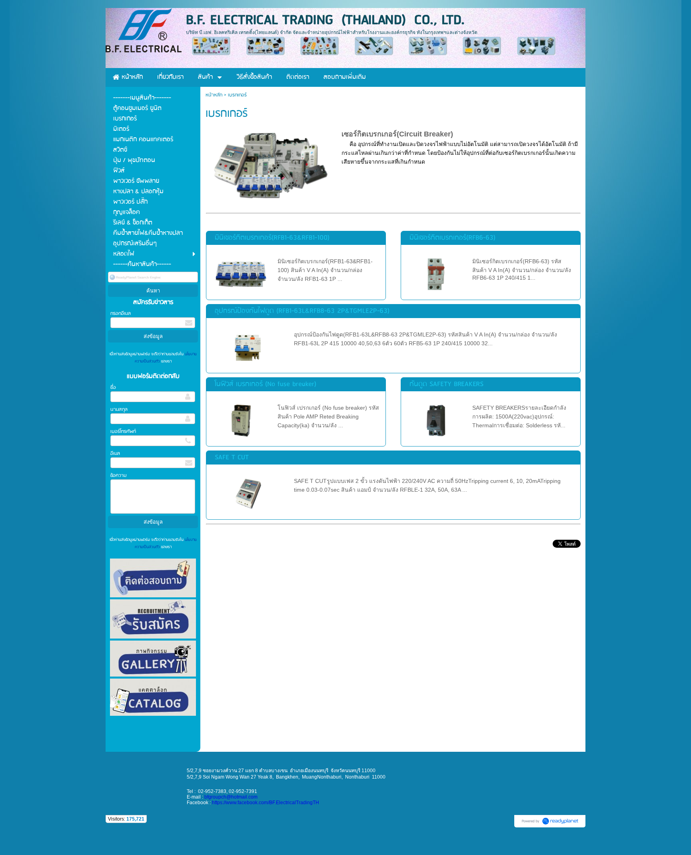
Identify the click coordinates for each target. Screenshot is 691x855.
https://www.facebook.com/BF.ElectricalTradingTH (265, 802)
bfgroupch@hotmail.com (231, 797)
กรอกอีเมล (120, 313)
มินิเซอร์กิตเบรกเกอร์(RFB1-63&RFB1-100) (272, 238)
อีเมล (115, 453)
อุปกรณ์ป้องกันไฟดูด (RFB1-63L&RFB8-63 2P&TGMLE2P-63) (302, 311)
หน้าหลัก (214, 95)
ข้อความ (118, 475)
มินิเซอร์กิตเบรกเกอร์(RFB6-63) (452, 238)
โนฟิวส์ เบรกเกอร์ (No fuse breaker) (265, 384)
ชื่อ (113, 387)
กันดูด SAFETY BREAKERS (446, 384)
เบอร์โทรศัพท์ (123, 431)
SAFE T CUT (232, 457)
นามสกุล (119, 409)
